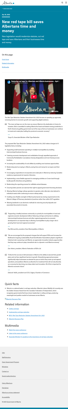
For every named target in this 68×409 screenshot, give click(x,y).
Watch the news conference (17, 330)
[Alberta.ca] (7, 3)
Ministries (5, 367)
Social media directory (9, 376)
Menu (66, 3)
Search (62, 3)
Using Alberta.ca (7, 383)
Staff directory (6, 357)
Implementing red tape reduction (19, 312)
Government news (7, 8)
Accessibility (6, 397)
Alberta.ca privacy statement (11, 392)
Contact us (5, 371)
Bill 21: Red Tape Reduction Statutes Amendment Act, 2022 (27, 315)
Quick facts (5, 59)
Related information (8, 63)
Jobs (3, 353)
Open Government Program (10, 362)
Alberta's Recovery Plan (16, 319)
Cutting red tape (14, 309)
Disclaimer (5, 388)
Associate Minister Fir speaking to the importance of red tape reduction (31, 337)
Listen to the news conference (18, 333)
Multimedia (5, 67)
